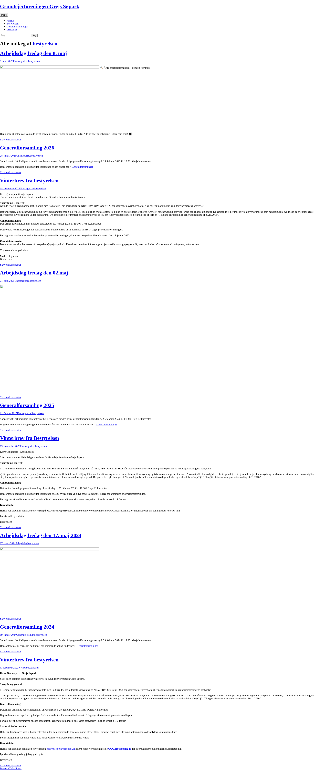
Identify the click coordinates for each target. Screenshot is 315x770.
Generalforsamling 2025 (27, 405)
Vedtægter (12, 29)
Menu (4, 15)
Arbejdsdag (21, 543)
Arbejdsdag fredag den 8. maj (33, 53)
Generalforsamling (25, 634)
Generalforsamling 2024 (27, 627)
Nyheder (23, 667)
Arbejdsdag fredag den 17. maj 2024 (40, 535)
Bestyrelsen (13, 23)
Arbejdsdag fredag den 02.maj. (35, 273)
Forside (10, 20)
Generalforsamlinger (17, 26)
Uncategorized (20, 61)
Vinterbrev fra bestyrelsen (29, 180)
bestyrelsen (45, 43)
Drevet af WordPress (10, 768)
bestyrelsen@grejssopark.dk (60, 748)
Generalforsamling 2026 (27, 148)
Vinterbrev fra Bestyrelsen (29, 438)
